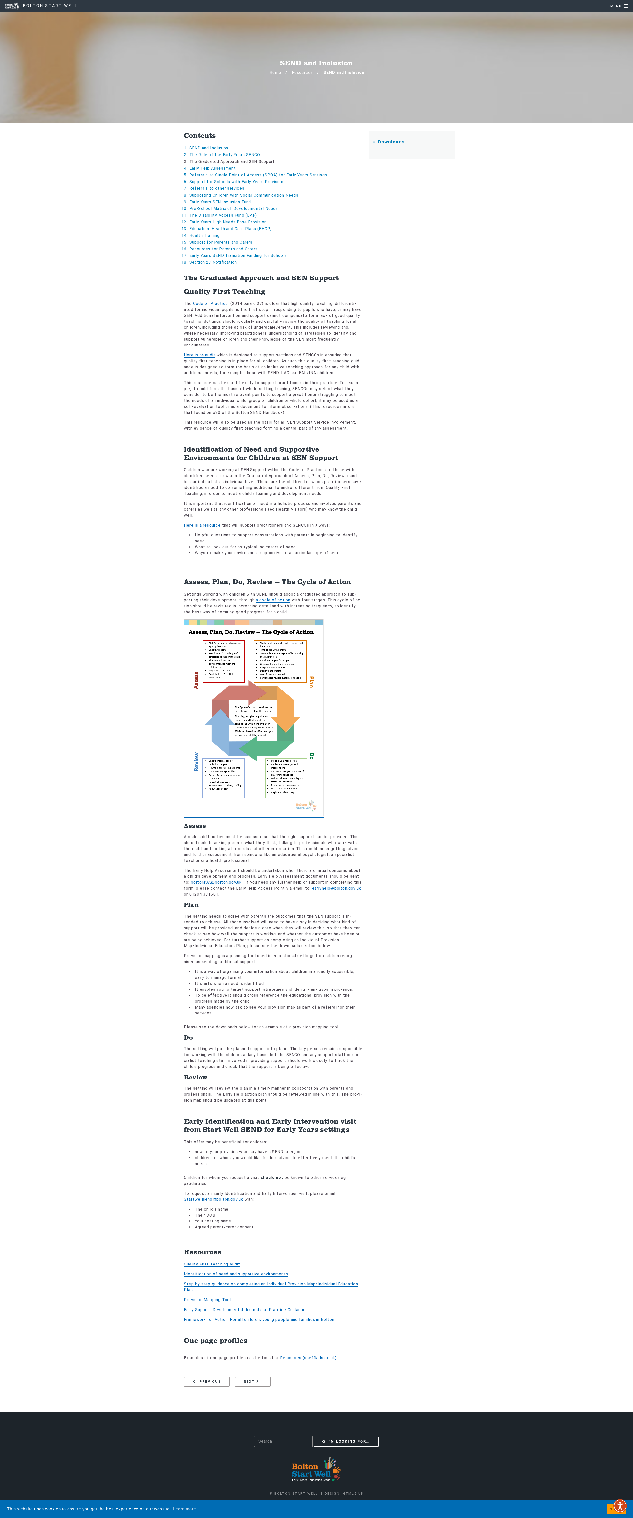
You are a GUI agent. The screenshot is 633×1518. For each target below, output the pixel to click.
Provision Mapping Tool (207, 1299)
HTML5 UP (353, 1493)
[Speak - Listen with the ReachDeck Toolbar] (620, 1506)
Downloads (391, 142)
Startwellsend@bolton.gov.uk (213, 1199)
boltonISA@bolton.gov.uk (216, 882)
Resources (302, 72)
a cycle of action (273, 600)
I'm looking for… (349, 1441)
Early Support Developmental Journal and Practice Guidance (245, 1309)
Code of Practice (210, 303)
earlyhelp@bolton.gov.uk (336, 888)
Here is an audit (199, 355)
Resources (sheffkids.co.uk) (308, 1358)
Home (275, 72)
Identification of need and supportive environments (236, 1274)
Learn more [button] (184, 1509)
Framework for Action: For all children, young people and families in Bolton (259, 1319)
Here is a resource (202, 525)
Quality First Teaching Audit (212, 1264)
